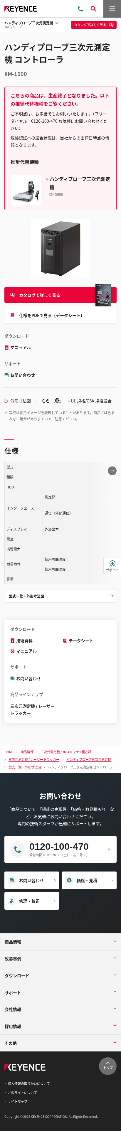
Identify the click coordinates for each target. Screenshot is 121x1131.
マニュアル (20, 347)
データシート (81, 640)
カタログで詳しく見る (39, 295)
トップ (108, 1067)
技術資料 (24, 640)
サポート (112, 569)
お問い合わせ (22, 375)
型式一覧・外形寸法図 (26, 596)
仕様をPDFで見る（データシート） (52, 315)
